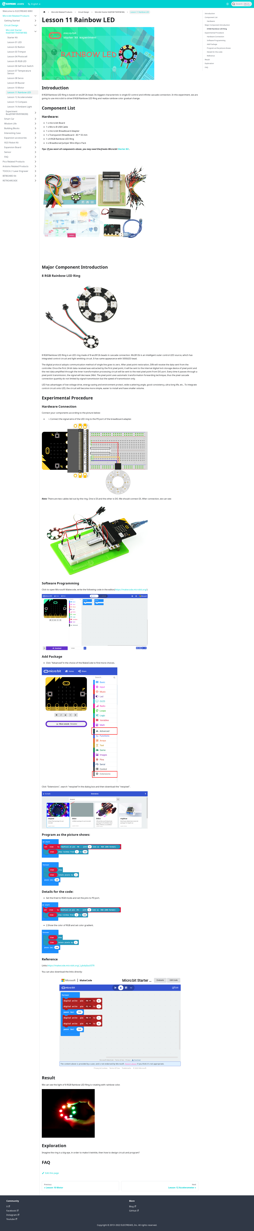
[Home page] (44, 12)
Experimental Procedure (214, 33)
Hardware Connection (215, 36)
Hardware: (211, 21)
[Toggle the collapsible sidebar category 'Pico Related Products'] (35, 161)
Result (207, 59)
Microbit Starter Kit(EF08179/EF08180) (16, 31)
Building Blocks (11, 128)
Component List (211, 17)
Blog (131, 1206)
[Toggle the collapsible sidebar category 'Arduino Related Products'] (35, 166)
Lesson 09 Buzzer (16, 82)
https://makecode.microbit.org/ (131, 589)
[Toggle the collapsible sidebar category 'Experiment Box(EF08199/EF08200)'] (35, 112)
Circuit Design (11, 25)
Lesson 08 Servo (15, 78)
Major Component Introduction (217, 25)
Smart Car (9, 118)
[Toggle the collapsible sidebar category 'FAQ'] (35, 157)
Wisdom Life (10, 123)
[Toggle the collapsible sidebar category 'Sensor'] (35, 152)
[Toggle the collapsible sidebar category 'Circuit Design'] (35, 25)
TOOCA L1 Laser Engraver (15, 171)
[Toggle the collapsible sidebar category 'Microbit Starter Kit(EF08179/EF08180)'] (35, 31)
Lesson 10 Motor (15, 87)
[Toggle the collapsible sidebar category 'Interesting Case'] (35, 133)
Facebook (11, 1210)
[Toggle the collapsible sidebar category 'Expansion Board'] (35, 147)
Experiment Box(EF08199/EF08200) (17, 113)
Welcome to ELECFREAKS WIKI (17, 11)
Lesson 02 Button (16, 47)
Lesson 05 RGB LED (16, 61)
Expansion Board (12, 147)
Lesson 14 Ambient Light (19, 106)
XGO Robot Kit (11, 142)
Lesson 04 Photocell (17, 56)
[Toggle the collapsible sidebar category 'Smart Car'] (35, 119)
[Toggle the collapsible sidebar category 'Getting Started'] (35, 20)
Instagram (11, 1214)
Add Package (212, 44)
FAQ (6, 156)
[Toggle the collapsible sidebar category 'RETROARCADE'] (35, 180)
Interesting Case (12, 133)
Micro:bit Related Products (16, 15)
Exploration (209, 63)
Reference (211, 56)
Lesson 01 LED (14, 42)
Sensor (7, 152)
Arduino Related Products (15, 166)
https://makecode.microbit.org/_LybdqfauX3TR (70, 965)
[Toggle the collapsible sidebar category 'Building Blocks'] (35, 128)
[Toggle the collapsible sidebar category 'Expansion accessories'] (35, 138)
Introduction (210, 13)
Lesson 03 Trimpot (16, 51)
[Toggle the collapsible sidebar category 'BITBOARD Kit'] (35, 176)
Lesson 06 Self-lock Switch (20, 66)
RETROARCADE (10, 180)
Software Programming (216, 40)
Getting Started (12, 20)
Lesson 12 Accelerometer (20, 97)
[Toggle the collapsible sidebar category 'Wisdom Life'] (35, 123)
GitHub (132, 1210)
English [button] (34, 4)
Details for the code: (215, 52)
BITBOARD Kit (9, 175)
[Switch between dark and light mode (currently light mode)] (227, 4)
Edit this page (52, 1173)
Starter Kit (12, 37)
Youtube (10, 1219)
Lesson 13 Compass (17, 101)
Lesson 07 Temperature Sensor (19, 72)
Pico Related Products (14, 161)
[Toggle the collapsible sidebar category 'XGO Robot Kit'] (35, 142)
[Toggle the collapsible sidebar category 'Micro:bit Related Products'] (35, 16)
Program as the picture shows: (219, 48)
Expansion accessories (15, 137)
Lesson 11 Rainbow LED (19, 92)
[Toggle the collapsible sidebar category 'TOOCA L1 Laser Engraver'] (35, 171)
